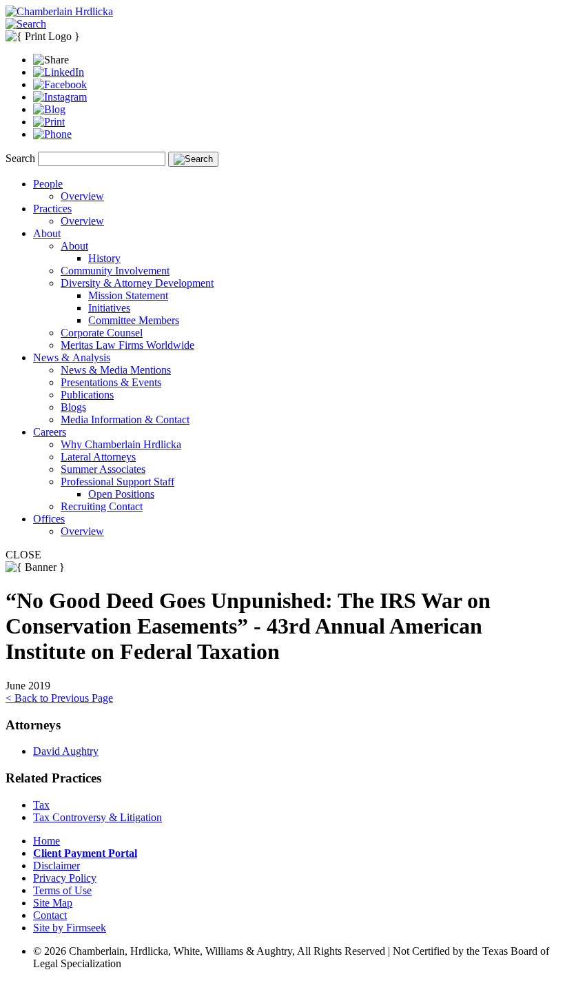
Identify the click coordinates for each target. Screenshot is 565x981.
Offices (49, 519)
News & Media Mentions (116, 370)
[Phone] (52, 134)
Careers (49, 432)
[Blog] (49, 109)
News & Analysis (71, 357)
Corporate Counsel (102, 332)
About (47, 233)
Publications (87, 395)
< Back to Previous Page (59, 698)
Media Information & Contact (125, 419)
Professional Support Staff (117, 481)
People (48, 184)
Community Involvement (115, 270)
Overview (82, 196)
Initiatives (109, 308)
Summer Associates (103, 469)
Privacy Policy (64, 878)
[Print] (49, 122)
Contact (50, 915)
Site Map (52, 903)
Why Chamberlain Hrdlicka (121, 444)
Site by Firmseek (69, 927)
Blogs (73, 407)
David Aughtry (66, 751)
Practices (52, 208)
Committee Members (133, 320)
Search (20, 158)
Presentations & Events (111, 382)
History (104, 258)
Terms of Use (62, 890)
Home (46, 841)
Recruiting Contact (102, 506)
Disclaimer (56, 865)
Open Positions (121, 494)
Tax (41, 805)
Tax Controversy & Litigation (97, 817)
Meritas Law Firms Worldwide (127, 345)
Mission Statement (128, 295)
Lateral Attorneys (98, 457)
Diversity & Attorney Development (137, 283)
